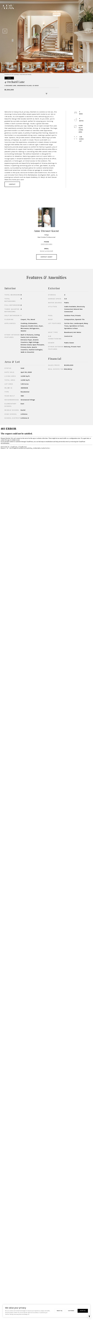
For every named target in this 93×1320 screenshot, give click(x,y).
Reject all (59, 1310)
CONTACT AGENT (46, 257)
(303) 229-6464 (46, 244)
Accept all (83, 1310)
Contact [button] (12, 184)
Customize (71, 1310)
